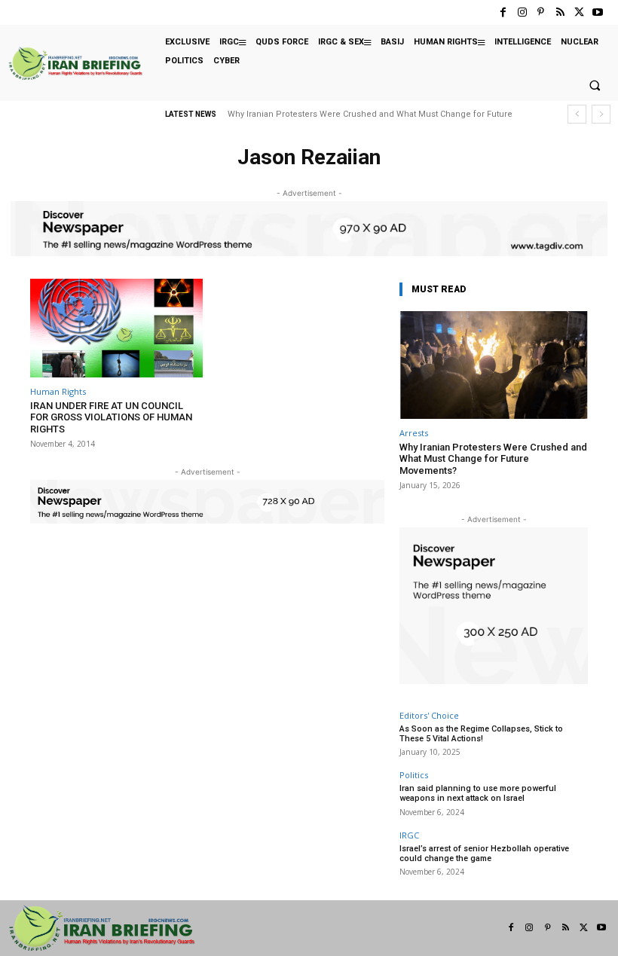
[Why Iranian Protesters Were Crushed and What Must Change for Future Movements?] (493, 365)
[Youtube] (598, 12)
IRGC (409, 835)
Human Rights (58, 391)
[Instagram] (521, 12)
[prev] (577, 114)
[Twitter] (579, 12)
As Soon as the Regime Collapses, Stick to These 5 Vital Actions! (481, 734)
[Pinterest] (540, 12)
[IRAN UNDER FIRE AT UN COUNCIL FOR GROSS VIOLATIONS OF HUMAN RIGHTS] (116, 328)
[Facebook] (503, 12)
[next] (601, 114)
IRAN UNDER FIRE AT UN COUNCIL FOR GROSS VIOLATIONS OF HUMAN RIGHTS (111, 417)
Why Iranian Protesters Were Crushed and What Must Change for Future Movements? (493, 458)
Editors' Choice (429, 715)
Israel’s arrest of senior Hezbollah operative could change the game (484, 853)
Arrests (413, 433)
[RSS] (559, 12)
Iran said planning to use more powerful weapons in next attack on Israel (477, 793)
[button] (594, 86)
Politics (413, 775)
